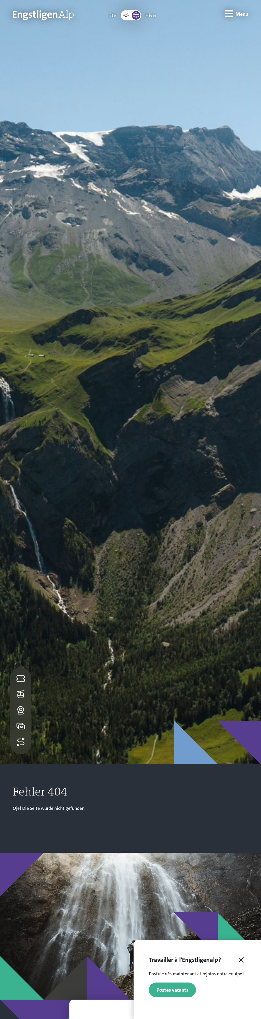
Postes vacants (172, 990)
